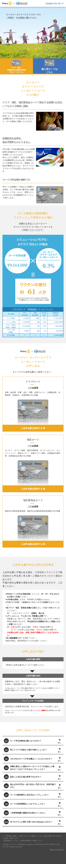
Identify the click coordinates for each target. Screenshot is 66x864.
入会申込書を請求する (32, 428)
